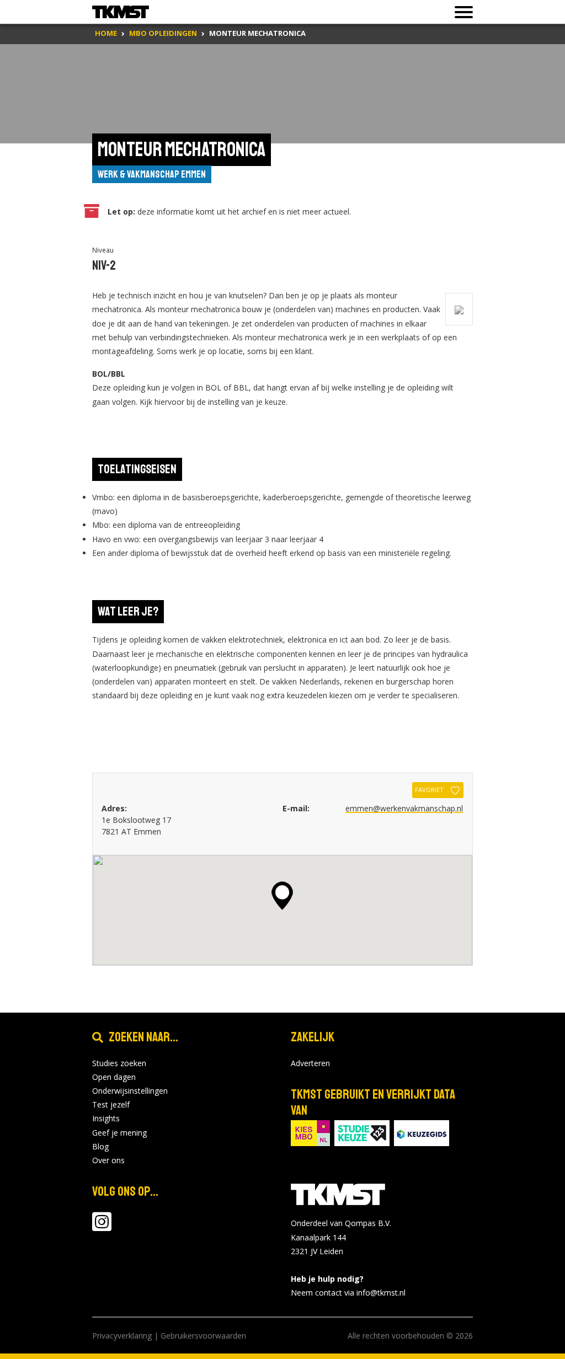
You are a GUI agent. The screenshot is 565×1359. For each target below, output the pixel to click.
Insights (106, 1118)
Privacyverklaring (122, 1335)
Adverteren (310, 1063)
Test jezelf (111, 1104)
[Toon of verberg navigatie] (460, 12)
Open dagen (114, 1077)
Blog (100, 1146)
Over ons (108, 1160)
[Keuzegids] (421, 1132)
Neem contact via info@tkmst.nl (348, 1292)
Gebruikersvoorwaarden (203, 1335)
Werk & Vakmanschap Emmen (152, 174)
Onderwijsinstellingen (130, 1090)
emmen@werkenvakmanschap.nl (404, 808)
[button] (282, 895)
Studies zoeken (119, 1063)
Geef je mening (119, 1132)
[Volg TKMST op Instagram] (101, 1227)
